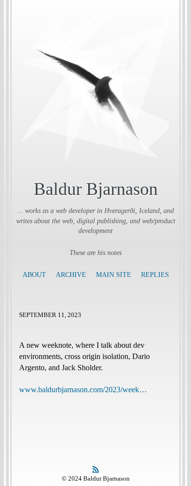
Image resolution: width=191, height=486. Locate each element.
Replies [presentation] (155, 274)
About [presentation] (34, 274)
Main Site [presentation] (113, 274)
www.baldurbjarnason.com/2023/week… (83, 389)
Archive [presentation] (71, 274)
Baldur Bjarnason (96, 189)
